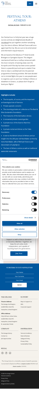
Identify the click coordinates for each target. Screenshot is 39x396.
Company (5, 329)
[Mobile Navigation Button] (36, 3)
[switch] (34, 198)
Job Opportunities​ (6, 338)
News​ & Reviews (25, 336)
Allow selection (19, 229)
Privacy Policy (24, 341)
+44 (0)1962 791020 (8, 324)
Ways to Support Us (26, 301)
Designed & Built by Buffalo (8, 383)
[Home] (6, 4)
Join (30, 4)
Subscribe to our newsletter (19, 268)
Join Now (19, 253)
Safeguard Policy (25, 338)
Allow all (19, 223)
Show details (28, 217)
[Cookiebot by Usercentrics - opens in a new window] (28, 160)
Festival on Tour (13, 25)
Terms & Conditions (26, 333)
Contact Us (4, 336)
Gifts (22, 304)
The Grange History (6, 333)
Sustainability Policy (26, 344)
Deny (19, 234)
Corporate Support (26, 307)
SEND (19, 285)
